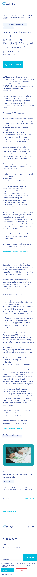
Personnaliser (7, 574)
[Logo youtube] (33, 526)
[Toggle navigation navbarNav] (32, 3)
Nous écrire (30, 557)
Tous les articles (8, 512)
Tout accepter (7, 570)
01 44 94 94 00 (10, 539)
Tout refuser (21, 570)
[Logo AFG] (14, 3)
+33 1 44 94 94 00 (11, 547)
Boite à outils (7, 559)
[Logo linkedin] (28, 526)
